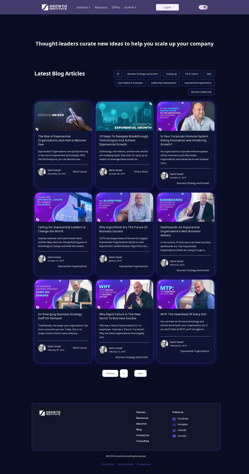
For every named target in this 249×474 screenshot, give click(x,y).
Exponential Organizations (198, 82)
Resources (101, 7)
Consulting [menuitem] (142, 440)
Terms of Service (125, 464)
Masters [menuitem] (141, 412)
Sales (209, 73)
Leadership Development (163, 82)
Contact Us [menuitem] (142, 435)
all (118, 73)
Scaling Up (171, 73)
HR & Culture (191, 73)
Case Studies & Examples (130, 82)
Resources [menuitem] (142, 417)
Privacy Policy (107, 464)
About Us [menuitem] (141, 423)
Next (140, 373)
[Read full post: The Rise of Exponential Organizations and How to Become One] (63, 116)
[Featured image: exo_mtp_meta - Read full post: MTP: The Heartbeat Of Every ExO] (185, 294)
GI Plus (116, 7)
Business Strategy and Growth (142, 73)
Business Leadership (201, 91)
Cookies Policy (144, 464)
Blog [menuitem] (139, 429)
